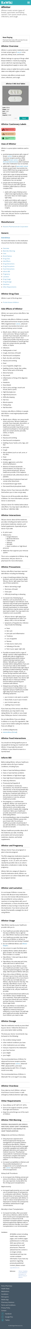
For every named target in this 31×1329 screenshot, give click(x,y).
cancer (19, 52)
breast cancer (13, 160)
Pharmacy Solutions (7, 1302)
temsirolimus (7, 732)
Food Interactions (8, 269)
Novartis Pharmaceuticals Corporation (15, 227)
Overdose (6, 284)
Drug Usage (7, 279)
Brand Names (7, 256)
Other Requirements (9, 287)
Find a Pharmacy (6, 1286)
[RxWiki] (6, 2)
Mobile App (5, 1300)
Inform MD (6, 271)
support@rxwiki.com (14, 1267)
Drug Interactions (8, 264)
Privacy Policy (5, 1308)
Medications (5, 1291)
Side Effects (7, 261)
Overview (6, 248)
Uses (4, 253)
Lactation (6, 277)
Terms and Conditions (8, 1305)
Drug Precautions (8, 266)
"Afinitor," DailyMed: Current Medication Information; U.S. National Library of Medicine (23, 1274)
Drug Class (6, 259)
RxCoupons (5, 1297)
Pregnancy (6, 274)
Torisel (14, 732)
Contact (3, 1311)
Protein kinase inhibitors (11, 302)
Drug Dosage (7, 282)
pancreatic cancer (22, 166)
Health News (5, 1289)
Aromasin (6, 162)
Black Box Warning (9, 251)
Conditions (4, 1294)
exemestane (14, 162)
